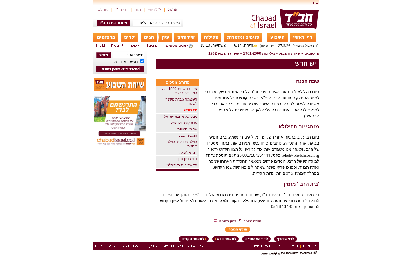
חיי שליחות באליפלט (181, 165)
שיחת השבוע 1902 (223, 53)
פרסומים (311, 53)
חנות (138, 10)
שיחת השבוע (289, 53)
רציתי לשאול (188, 152)
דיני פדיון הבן (187, 159)
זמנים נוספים (177, 45)
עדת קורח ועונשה (184, 123)
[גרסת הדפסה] (250, 221)
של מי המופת (187, 129)
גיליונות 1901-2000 (259, 53)
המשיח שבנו (187, 135)
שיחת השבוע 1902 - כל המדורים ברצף (179, 91)
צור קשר (102, 10)
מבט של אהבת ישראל (180, 116)
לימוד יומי (154, 10)
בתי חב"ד (121, 10)
